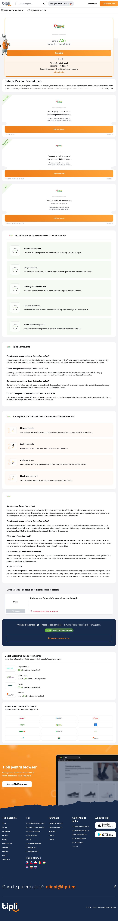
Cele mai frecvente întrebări (35, 827)
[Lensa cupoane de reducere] (59, 718)
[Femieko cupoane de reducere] (59, 738)
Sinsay (4, 827)
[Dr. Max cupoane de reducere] (22, 718)
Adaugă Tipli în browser (17, 784)
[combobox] (31, 3)
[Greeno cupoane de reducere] (95, 731)
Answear (5, 847)
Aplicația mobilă (31, 835)
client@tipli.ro (61, 887)
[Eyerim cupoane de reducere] (95, 724)
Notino (4, 839)
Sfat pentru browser (33, 831)
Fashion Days (7, 843)
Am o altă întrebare (79, 839)
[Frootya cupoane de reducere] (22, 731)
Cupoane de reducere (33, 843)
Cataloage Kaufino (32, 851)
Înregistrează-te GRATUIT (59, 638)
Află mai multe (59, 72)
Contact (75, 847)
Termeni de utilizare (55, 823)
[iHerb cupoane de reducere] (22, 724)
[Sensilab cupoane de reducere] (95, 738)
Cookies (51, 835)
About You (6, 859)
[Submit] (44, 3)
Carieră (51, 839)
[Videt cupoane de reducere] (95, 718)
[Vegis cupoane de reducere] (59, 724)
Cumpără (59, 53)
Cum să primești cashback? (35, 823)
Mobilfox (5, 851)
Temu (4, 823)
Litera (4, 855)
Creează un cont (109, 4)
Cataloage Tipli (31, 847)
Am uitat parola (77, 843)
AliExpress (6, 831)
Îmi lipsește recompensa (80, 826)
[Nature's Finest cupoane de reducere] (59, 731)
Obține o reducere (59, 129)
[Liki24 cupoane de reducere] (22, 738)
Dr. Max (5, 835)
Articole (28, 839)
